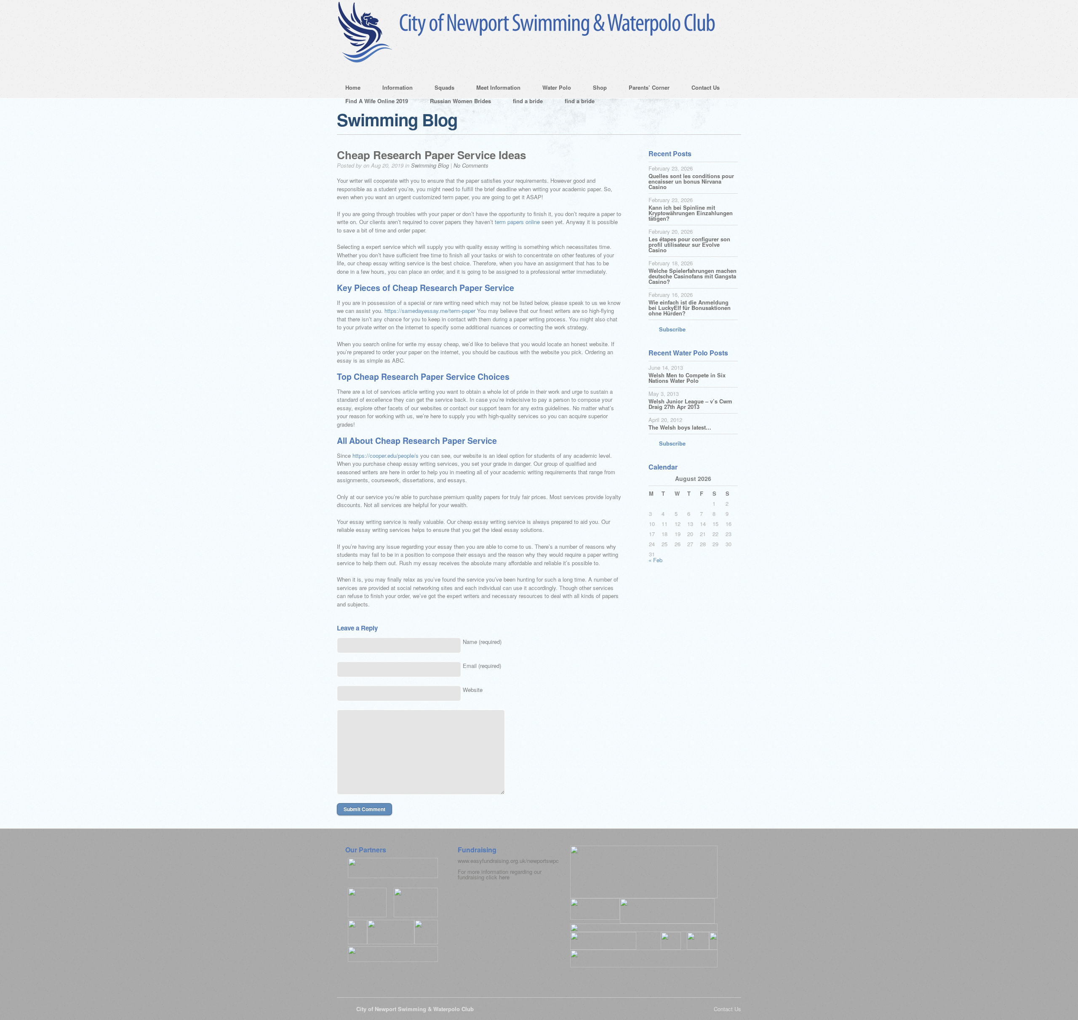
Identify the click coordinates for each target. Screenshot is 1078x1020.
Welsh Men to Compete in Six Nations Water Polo (687, 378)
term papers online (517, 222)
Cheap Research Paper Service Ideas (431, 155)
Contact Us (701, 88)
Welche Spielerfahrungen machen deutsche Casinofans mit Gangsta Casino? (692, 276)
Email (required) (482, 666)
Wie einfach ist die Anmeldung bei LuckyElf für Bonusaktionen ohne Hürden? (689, 307)
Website (473, 690)
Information (393, 88)
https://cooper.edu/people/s (385, 455)
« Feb (655, 560)
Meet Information (494, 88)
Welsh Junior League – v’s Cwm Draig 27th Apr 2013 (690, 404)
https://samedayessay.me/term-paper (429, 311)
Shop (595, 88)
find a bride (528, 101)
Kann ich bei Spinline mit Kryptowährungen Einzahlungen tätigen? (690, 212)
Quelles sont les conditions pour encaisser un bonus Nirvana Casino (691, 181)
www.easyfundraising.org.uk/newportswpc (508, 861)
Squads (440, 88)
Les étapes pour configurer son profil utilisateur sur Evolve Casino (689, 244)
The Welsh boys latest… (679, 427)
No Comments (471, 165)
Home (352, 87)
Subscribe (672, 329)
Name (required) (482, 642)
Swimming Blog (430, 165)
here (504, 877)
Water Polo (552, 88)
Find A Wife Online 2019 (376, 101)
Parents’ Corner (645, 88)
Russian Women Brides (460, 101)
